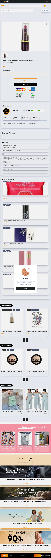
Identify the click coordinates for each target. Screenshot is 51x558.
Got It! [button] (25, 288)
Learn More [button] (28, 284)
